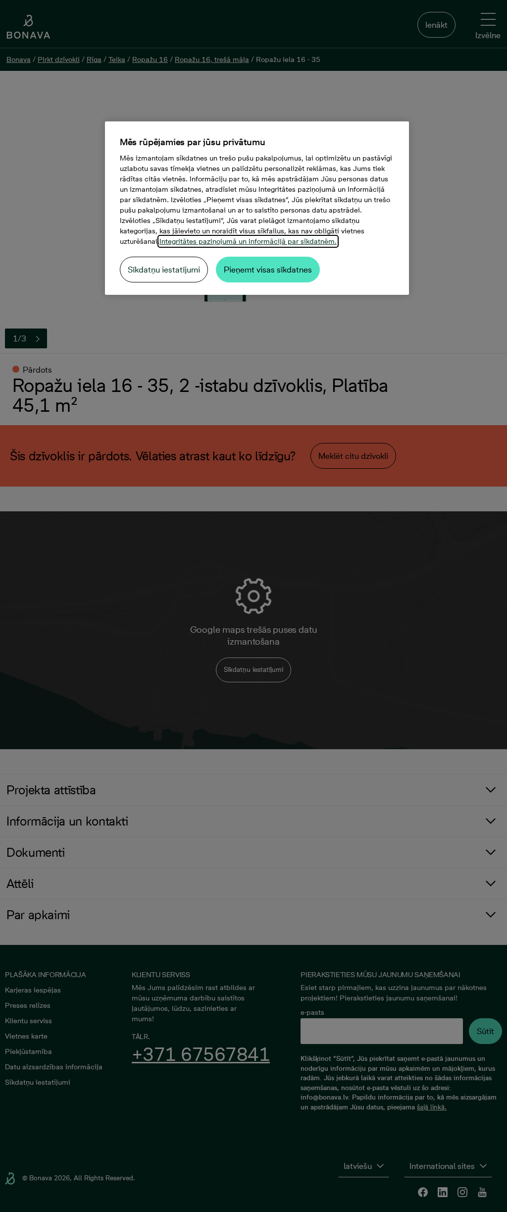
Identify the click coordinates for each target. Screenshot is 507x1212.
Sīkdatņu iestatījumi (164, 270)
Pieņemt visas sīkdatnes (268, 270)
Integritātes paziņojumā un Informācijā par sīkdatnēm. (248, 241)
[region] (257, 208)
